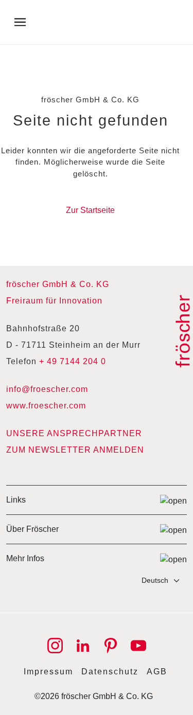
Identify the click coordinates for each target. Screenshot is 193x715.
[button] (96, 499)
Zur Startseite (90, 210)
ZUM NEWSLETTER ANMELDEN (75, 449)
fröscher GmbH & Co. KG (57, 284)
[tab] (96, 499)
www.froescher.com (46, 405)
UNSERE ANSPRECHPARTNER (74, 433)
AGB (157, 671)
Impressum (48, 671)
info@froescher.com (47, 389)
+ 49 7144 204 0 (72, 361)
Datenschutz (109, 671)
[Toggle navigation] (20, 22)
